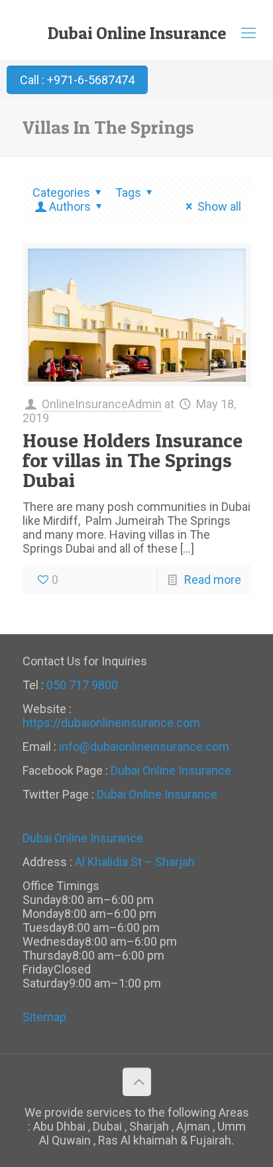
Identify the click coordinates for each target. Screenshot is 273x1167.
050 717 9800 (82, 685)
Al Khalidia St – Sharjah (135, 862)
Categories (61, 192)
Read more (212, 579)
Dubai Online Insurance (137, 33)
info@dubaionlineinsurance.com (144, 746)
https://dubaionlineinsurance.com (111, 723)
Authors (70, 206)
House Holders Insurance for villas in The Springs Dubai (133, 460)
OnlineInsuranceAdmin (102, 404)
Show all (219, 206)
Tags (128, 192)
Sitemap (44, 1017)
